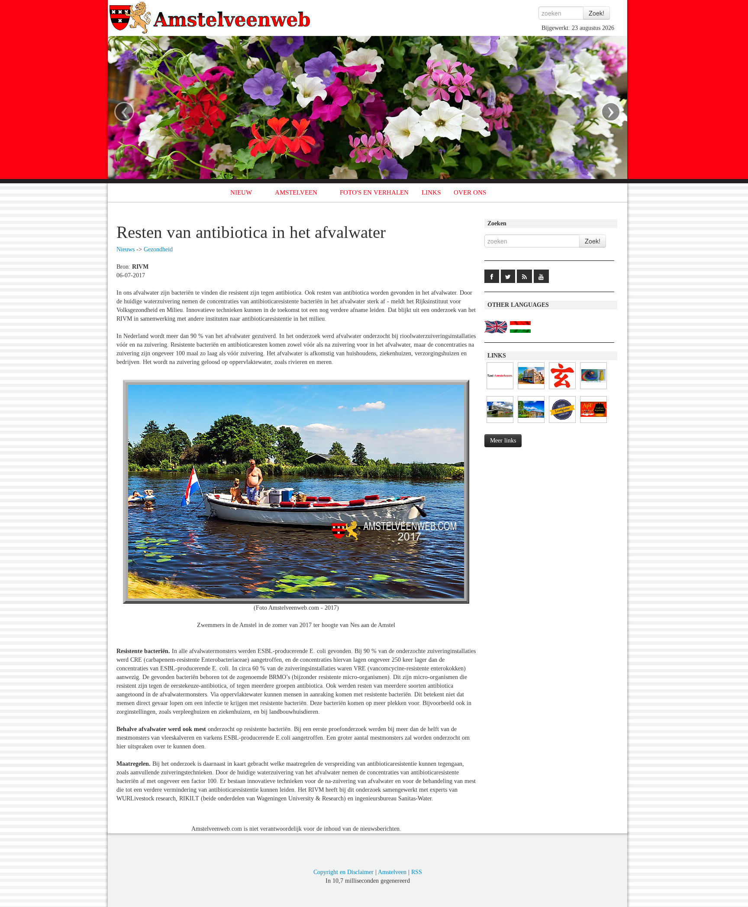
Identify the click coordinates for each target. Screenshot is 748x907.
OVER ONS (470, 192)
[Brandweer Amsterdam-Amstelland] (500, 423)
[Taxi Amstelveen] (500, 389)
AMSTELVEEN (296, 192)
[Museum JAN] (531, 389)
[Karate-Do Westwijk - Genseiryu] (562, 389)
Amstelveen (392, 872)
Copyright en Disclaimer (343, 872)
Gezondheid (158, 249)
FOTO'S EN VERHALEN (374, 192)
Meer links (503, 440)
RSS (416, 872)
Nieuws (125, 249)
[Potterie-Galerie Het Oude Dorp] (593, 389)
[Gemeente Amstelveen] (531, 423)
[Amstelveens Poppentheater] (593, 423)
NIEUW (241, 192)
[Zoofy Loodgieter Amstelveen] (562, 423)
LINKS (431, 192)
